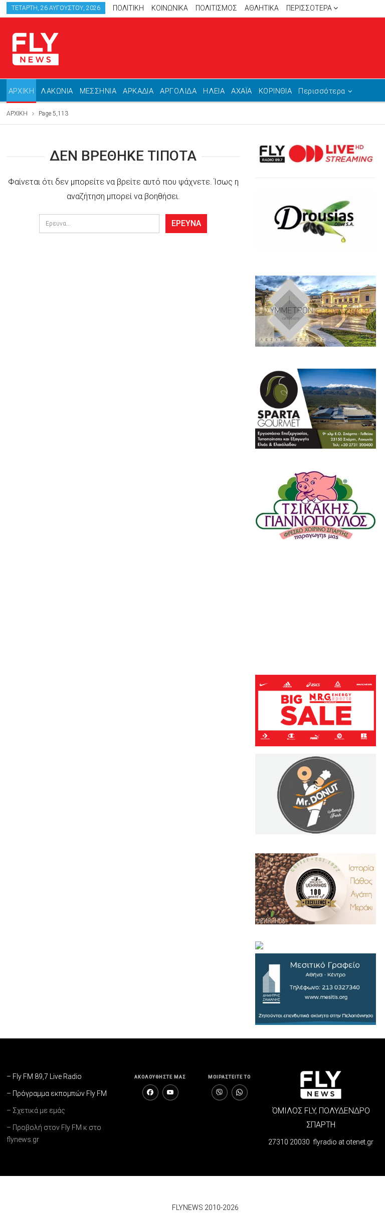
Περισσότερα (309, 8)
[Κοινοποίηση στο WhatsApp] (240, 1092)
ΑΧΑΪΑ (241, 91)
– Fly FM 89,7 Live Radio (44, 1076)
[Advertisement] (315, 608)
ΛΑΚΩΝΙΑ (57, 91)
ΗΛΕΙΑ (214, 91)
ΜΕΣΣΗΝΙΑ (98, 91)
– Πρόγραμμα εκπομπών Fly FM (57, 1093)
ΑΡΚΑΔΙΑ (138, 91)
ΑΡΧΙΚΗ (22, 91)
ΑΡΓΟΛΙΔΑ (178, 91)
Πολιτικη (128, 8)
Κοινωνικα (169, 8)
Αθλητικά (262, 8)
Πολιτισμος (216, 8)
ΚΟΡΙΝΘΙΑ (275, 91)
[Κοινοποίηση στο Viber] (220, 1092)
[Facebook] (150, 1092)
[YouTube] (170, 1092)
